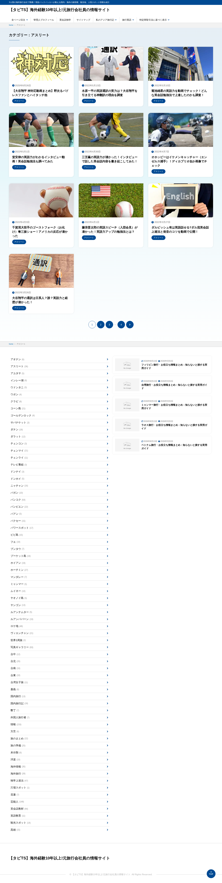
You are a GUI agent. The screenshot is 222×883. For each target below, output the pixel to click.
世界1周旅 (18, 640)
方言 (15, 731)
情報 (16, 724)
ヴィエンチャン (22, 633)
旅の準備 (18, 745)
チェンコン (19, 443)
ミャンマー (19, 584)
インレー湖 (19, 380)
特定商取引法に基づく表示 (153, 20)
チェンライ (19, 457)
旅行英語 (126, 20)
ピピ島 (17, 534)
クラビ (16, 401)
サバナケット (20, 422)
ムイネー (18, 591)
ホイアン (18, 562)
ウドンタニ (19, 387)
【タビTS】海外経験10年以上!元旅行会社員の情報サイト (59, 9)
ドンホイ (17, 478)
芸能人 (17, 801)
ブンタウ (17, 549)
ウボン (16, 394)
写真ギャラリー (22, 647)
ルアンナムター (21, 612)
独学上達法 (19, 780)
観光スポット (21, 822)
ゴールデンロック (23, 415)
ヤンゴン (18, 605)
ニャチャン (19, 485)
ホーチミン (19, 569)
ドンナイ (17, 471)
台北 (15, 661)
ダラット (18, 436)
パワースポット (22, 527)
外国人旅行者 (20, 717)
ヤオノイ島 (19, 598)
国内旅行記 (19, 703)
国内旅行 (18, 696)
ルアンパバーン (22, 619)
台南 (15, 668)
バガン (17, 492)
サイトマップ (83, 20)
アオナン (17, 359)
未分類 (16, 752)
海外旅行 (18, 773)
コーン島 (18, 408)
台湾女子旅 (19, 682)
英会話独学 (65, 20)
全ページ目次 (18, 20)
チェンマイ (19, 450)
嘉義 (15, 689)
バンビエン (19, 506)
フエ (15, 542)
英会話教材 (19, 808)
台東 (15, 675)
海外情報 (18, 766)
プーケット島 (21, 555)
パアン (16, 513)
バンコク (18, 499)
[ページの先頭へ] (211, 873)
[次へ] (130, 324)
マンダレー (19, 577)
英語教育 (18, 815)
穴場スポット (20, 787)
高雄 (15, 829)
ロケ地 (17, 626)
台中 (15, 654)
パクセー (18, 520)
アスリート (19, 366)
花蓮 (15, 794)
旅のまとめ (19, 738)
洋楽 (15, 759)
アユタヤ (17, 373)
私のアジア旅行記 (105, 20)
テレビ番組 (19, 464)
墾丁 (15, 710)
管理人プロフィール (43, 20)
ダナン (17, 429)
